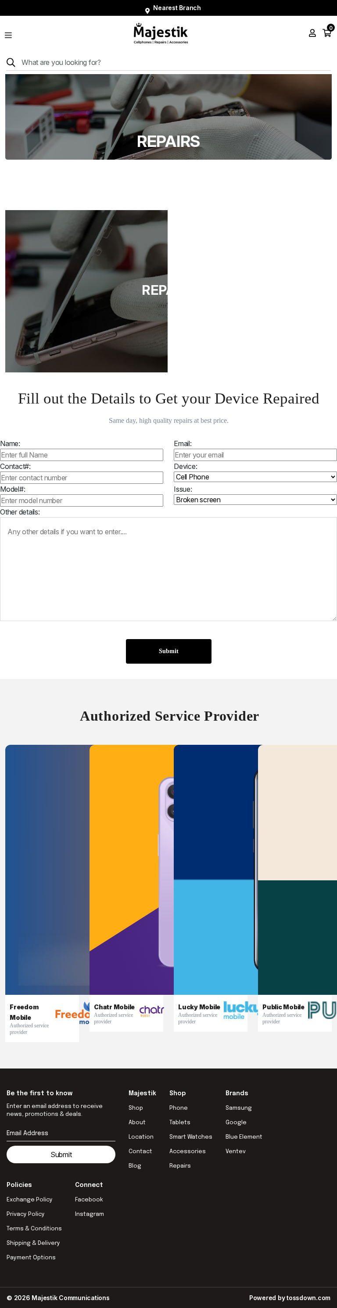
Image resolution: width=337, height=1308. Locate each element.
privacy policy (26, 1214)
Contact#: (15, 466)
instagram (89, 1214)
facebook (89, 1200)
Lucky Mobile (199, 1007)
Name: (10, 443)
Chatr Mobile (114, 1007)
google (236, 1123)
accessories (187, 1151)
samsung (239, 1108)
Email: (183, 443)
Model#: (12, 489)
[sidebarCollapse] (8, 33)
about (137, 1123)
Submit (169, 651)
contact (140, 1151)
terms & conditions (34, 1229)
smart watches (190, 1137)
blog (135, 1166)
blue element (244, 1137)
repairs (180, 1166)
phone (178, 1108)
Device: (185, 466)
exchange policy (30, 1200)
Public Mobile (283, 1007)
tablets (179, 1123)
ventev (236, 1151)
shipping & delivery (33, 1243)
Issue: (183, 489)
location (141, 1137)
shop (136, 1108)
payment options (31, 1258)
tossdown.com (308, 1297)
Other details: (20, 511)
